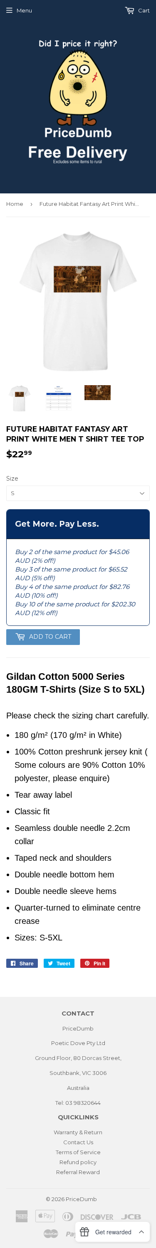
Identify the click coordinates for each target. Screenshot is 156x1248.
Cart (143, 10)
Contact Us (78, 1142)
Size (12, 478)
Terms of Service (78, 1152)
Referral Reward (78, 1172)
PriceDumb (81, 1199)
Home (14, 203)
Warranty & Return (78, 1132)
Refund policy (78, 1162)
